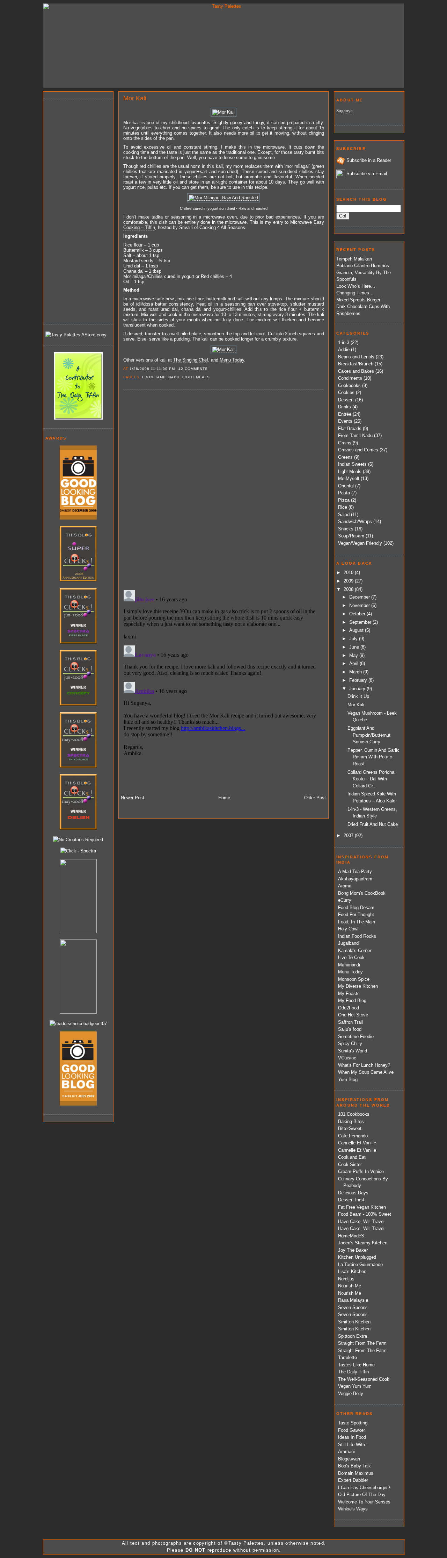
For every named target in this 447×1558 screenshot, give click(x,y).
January (358, 688)
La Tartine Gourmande (360, 1264)
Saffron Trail (350, 1022)
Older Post (315, 797)
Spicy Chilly (350, 1043)
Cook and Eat (352, 1157)
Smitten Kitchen (354, 1321)
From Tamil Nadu (160, 377)
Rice (342, 507)
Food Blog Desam (356, 907)
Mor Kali (134, 98)
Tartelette (347, 1357)
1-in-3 (343, 342)
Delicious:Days (353, 1192)
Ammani (346, 1451)
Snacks (345, 528)
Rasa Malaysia (353, 1300)
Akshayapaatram (355, 878)
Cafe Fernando (353, 1135)
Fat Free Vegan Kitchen (362, 1207)
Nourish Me (349, 1285)
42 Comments (193, 369)
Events (345, 421)
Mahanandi (349, 964)
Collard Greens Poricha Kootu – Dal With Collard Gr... (370, 779)
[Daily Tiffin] (78, 418)
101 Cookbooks (353, 1114)
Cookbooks (349, 385)
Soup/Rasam (351, 535)
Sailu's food (349, 1029)
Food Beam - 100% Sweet (364, 1214)
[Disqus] (223, 489)
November (360, 605)
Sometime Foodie (356, 1036)
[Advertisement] (73, 210)
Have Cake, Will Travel (361, 1221)
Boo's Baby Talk (354, 1465)
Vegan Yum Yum (355, 1386)
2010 (349, 572)
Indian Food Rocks (357, 936)
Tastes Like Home (356, 1364)
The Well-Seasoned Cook (363, 1379)
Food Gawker (351, 1430)
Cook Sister (350, 1164)
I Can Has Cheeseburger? (364, 1487)
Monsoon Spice (353, 979)
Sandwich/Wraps (355, 521)
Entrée (344, 414)
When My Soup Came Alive (366, 1072)
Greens (345, 457)
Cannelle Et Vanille (357, 1142)
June (354, 647)
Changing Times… (355, 292)
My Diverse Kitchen (358, 986)
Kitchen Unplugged (357, 1257)
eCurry (344, 900)
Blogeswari (349, 1458)
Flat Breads (349, 428)
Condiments (350, 378)
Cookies (346, 392)
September (361, 622)
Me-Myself (348, 478)
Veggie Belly (350, 1393)
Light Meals (196, 377)
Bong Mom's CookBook (362, 893)
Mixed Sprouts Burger (358, 299)
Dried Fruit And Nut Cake (372, 824)
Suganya (344, 110)
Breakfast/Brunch (355, 363)
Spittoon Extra (352, 1336)
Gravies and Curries (358, 449)
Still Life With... (353, 1444)
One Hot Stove (353, 1014)
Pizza (344, 500)
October (358, 613)
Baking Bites (351, 1121)
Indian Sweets (352, 464)
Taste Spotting (352, 1422)
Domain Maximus (355, 1473)
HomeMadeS (351, 1235)
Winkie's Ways (353, 1508)
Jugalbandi (349, 943)
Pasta (344, 492)
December (360, 597)
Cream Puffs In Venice (361, 1171)
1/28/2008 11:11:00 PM (152, 369)
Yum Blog (348, 1079)
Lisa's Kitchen (352, 1271)
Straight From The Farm (362, 1343)
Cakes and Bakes (356, 371)
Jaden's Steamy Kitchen (362, 1242)
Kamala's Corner (354, 950)
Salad (344, 514)
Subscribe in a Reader (368, 160)
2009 (349, 581)
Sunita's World (352, 1050)
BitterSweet (349, 1128)
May (354, 655)
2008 (349, 589)
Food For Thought (356, 914)
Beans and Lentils (356, 356)
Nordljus (346, 1278)
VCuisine (347, 1057)
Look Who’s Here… (355, 286)
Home (224, 797)
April (354, 663)
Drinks (344, 406)
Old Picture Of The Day (362, 1494)
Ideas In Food (352, 1437)
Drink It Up (358, 696)
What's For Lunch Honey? (364, 1065)
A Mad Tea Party (355, 871)
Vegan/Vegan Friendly (360, 543)
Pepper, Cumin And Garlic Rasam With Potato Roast (373, 757)
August (357, 630)
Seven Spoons (353, 1307)
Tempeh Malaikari (354, 259)
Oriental (346, 485)
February (358, 680)
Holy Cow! (348, 928)
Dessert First (351, 1199)
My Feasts (349, 993)
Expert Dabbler (353, 1480)
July (354, 638)
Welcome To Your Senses (364, 1502)
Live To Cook (351, 957)
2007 (349, 835)
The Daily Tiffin (353, 1371)
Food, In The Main (356, 921)
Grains (344, 442)
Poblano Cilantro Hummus (362, 265)
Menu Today (350, 971)
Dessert (346, 399)
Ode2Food (348, 1007)
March (356, 671)
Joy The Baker (353, 1250)
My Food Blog (352, 1000)
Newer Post (132, 797)
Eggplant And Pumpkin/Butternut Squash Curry (368, 735)
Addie (344, 349)
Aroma (344, 885)
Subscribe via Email (366, 173)
